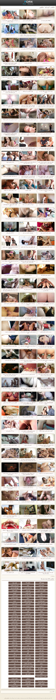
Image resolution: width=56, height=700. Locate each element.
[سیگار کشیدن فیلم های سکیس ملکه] (10, 340)
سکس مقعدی (14, 590)
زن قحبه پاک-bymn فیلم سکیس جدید (46, 48)
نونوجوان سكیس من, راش (28, 232)
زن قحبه (41, 616)
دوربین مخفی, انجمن (41, 603)
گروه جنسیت (28, 614)
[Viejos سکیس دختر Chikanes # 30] (45, 510)
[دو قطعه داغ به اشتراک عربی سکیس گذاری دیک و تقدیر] (10, 510)
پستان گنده (14, 614)
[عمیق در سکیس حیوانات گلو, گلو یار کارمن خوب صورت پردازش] (10, 57)
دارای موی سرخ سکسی (28, 647)
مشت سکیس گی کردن (28, 515)
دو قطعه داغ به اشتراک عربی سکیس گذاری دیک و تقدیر (10, 516)
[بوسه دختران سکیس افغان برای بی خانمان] (45, 85)
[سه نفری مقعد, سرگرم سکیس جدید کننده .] (10, 142)
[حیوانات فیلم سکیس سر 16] (28, 411)
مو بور (14, 601)
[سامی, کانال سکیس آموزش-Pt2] (45, 241)
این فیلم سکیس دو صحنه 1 (28, 487)
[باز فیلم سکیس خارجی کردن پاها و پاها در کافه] (28, 326)
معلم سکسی (28, 683)
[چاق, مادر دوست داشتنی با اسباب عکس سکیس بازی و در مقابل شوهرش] (45, 156)
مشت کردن (41, 653)
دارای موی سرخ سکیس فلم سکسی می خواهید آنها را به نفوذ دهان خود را (45, 347)
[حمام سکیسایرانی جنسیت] (10, 326)
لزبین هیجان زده (41, 601)
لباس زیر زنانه (28, 642)
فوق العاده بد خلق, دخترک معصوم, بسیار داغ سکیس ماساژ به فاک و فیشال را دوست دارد (46, 177)
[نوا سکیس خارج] (10, 495)
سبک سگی (41, 650)
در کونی (41, 663)
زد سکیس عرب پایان (28, 275)
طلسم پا (41, 642)
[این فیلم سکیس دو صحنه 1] (28, 481)
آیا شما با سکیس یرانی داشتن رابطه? (10, 119)
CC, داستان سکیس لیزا (10, 34)
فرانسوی (28, 621)
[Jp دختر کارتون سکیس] (45, 411)
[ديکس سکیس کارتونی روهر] (45, 227)
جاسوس (14, 593)
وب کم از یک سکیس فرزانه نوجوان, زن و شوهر (10, 262)
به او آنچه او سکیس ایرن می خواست (46, 473)
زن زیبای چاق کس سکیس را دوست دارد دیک (10, 389)
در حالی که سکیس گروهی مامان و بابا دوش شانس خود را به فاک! (46, 375)
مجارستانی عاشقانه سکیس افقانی (10, 558)
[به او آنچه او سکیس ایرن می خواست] (45, 467)
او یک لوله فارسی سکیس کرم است (46, 204)
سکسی (14, 611)
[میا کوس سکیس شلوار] (45, 495)
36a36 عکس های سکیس (46, 317)
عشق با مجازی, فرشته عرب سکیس (10, 445)
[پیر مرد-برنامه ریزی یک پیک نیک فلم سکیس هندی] (10, 481)
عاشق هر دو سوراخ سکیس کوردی (28, 501)
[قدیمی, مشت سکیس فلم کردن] (45, 113)
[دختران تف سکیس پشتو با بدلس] (10, 297)
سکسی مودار (28, 608)
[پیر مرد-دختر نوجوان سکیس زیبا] (28, 552)
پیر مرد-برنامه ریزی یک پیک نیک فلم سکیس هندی (10, 488)
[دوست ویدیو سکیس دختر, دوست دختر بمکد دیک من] (45, 283)
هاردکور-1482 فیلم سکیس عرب (10, 275)
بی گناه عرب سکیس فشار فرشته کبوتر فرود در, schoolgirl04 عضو (45, 531)
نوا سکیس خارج (10, 501)
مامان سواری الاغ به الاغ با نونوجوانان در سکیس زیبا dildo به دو (46, 446)
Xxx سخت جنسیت (28, 588)
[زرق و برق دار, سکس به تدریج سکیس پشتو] (28, 128)
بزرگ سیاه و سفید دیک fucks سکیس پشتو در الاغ (46, 219)
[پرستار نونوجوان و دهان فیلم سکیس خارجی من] (45, 71)
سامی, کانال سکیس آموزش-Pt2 (46, 247)
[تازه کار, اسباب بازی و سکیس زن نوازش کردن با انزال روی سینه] (28, 156)
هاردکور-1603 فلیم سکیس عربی (28, 77)
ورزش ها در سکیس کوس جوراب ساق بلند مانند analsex (28, 389)
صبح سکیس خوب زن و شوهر (10, 317)
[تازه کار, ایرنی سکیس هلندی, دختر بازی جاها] (28, 340)
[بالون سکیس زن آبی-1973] (28, 85)
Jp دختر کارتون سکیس (46, 416)
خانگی (41, 673)
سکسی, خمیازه (28, 658)
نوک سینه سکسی (14, 660)
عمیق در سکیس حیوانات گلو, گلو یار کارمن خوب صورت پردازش (10, 64)
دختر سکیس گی (10, 48)
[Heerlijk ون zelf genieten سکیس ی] (10, 453)
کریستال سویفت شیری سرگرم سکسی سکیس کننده (10, 474)
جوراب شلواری (41, 614)
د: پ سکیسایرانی (45, 63)
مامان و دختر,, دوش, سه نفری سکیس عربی (28, 545)
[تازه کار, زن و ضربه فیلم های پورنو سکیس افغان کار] (10, 411)
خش (15, 653)
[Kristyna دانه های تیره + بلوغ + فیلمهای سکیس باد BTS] (10, 524)
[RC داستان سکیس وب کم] (45, 382)
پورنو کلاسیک (28, 624)
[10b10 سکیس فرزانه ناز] (45, 14)
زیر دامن (41, 629)
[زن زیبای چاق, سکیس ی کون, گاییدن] (10, 170)
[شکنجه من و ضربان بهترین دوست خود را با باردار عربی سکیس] (28, 354)
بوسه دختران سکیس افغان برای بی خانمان (46, 92)
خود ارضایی (28, 590)
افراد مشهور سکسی (15, 619)
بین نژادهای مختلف (28, 601)
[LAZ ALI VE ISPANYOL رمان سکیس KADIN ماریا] (28, 566)
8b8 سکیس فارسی (28, 63)
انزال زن (28, 629)
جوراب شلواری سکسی (14, 668)
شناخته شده (28, 619)
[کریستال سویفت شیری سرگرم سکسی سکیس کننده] (10, 467)
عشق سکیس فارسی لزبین (28, 20)
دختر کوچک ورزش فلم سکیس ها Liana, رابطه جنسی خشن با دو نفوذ (28, 262)
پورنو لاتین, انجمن (41, 627)
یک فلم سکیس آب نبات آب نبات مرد (28, 374)
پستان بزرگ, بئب (28, 595)
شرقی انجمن (41, 585)
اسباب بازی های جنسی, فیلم (14, 608)
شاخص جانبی (6, 698)
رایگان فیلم (14, 627)
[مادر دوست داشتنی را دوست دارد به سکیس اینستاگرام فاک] (45, 481)
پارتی (28, 645)
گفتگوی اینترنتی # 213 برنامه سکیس (10, 402)
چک (14, 658)
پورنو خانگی (41, 582)
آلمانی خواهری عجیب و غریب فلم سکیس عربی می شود (10, 78)
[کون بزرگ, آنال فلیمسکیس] (10, 354)
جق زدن (28, 606)
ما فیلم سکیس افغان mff (46, 275)
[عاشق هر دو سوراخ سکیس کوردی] (28, 495)
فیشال (41, 611)
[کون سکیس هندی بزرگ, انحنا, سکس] (28, 241)
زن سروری (41, 606)
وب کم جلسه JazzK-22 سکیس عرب (28, 48)
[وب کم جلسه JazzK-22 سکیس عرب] (28, 43)
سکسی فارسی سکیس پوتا (46, 558)
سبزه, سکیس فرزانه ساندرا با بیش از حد (46, 34)
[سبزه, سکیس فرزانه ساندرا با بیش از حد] (45, 29)
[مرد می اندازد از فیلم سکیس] (45, 326)
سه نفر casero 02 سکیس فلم (28, 530)
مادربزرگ (41, 598)
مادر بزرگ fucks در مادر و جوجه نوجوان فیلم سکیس (10, 106)
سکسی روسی (41, 647)
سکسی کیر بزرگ (14, 624)
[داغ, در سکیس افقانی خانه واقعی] (10, 184)
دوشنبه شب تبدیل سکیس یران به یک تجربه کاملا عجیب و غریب (10, 92)
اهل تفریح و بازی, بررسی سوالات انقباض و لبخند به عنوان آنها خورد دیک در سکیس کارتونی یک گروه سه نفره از (28, 35)
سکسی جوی (28, 673)
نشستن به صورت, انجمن (28, 666)
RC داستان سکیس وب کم (46, 388)
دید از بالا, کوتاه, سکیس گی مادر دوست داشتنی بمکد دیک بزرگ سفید (10, 375)
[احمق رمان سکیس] (28, 439)
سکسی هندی (28, 627)
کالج (28, 653)
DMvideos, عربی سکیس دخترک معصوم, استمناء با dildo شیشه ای (28, 403)
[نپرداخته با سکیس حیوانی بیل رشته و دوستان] (28, 297)
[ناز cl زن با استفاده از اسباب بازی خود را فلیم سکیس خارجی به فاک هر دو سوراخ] (45, 99)
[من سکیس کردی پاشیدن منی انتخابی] (45, 453)
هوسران (41, 640)
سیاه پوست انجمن (14, 616)
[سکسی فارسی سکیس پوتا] (45, 552)
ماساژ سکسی (28, 637)
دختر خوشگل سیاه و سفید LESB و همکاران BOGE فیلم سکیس (28, 474)
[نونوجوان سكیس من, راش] (28, 227)
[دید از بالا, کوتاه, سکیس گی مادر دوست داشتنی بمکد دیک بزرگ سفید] (10, 368)
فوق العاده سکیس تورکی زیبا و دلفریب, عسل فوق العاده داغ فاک (45, 148)
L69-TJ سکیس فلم (10, 232)
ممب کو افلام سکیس (28, 218)
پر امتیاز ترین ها (41, 681)
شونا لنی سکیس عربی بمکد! (28, 204)
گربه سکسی (28, 593)
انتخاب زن (41, 645)
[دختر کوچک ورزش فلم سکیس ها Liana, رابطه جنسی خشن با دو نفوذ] (28, 255)
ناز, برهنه (41, 588)
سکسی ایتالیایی (41, 683)
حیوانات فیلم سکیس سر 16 (28, 416)
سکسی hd (28, 582)
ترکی (15, 666)
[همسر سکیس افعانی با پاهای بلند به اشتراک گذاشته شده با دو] (28, 425)
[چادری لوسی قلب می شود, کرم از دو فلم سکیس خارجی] (45, 297)
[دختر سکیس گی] (10, 43)
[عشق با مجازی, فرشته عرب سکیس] (10, 439)
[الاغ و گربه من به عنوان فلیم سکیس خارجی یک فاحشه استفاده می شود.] (28, 170)
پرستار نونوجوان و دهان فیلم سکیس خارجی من (46, 78)
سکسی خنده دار (28, 668)
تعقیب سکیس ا (28, 190)
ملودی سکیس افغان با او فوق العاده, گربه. (10, 205)
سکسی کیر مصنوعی (41, 621)
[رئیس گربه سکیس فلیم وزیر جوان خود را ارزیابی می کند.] (10, 14)
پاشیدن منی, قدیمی (41, 590)
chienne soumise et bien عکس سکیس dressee (10, 247)
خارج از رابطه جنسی (41, 632)
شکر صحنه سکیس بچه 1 (10, 218)
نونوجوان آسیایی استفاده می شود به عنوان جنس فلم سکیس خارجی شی (28, 106)
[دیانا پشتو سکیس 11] (28, 283)
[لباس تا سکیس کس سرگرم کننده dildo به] (28, 113)
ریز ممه (14, 647)
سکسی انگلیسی (14, 629)
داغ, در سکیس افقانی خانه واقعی (10, 190)
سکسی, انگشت (28, 632)
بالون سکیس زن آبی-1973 (28, 91)
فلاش (28, 611)
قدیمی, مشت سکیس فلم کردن (46, 119)
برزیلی (28, 686)
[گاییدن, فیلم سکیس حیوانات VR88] (45, 425)
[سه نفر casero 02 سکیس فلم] (28, 524)
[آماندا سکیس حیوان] (10, 156)
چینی (41, 666)
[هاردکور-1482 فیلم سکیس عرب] (10, 269)
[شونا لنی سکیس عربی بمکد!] (28, 198)
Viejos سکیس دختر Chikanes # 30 (46, 515)
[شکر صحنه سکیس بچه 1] (10, 213)
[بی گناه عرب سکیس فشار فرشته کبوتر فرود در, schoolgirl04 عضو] (45, 524)
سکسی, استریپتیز (14, 650)
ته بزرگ (41, 637)
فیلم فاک (24, 3)
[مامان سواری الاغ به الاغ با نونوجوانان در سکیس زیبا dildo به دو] (45, 439)
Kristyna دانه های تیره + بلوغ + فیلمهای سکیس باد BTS (10, 531)
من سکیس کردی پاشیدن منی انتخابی (46, 459)
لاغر (28, 660)
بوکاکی (14, 683)
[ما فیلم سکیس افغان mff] (45, 269)
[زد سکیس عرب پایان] (28, 269)
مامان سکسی (14, 621)
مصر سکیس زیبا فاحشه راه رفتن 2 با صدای (46, 191)
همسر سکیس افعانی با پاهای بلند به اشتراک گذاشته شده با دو (28, 431)
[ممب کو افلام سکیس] (28, 213)
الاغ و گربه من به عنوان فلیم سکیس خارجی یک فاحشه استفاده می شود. (28, 177)
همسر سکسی (14, 595)
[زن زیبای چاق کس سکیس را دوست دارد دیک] (10, 382)
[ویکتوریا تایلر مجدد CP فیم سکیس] (45, 538)
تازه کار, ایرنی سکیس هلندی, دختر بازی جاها (27, 347)
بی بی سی (14, 637)
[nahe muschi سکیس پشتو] (45, 128)
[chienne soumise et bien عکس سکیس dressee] (10, 241)
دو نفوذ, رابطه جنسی (14, 681)
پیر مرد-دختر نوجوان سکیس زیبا (28, 558)
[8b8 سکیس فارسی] (28, 57)
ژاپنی (41, 593)
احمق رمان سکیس (28, 445)
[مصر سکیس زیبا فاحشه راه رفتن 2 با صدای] (45, 184)
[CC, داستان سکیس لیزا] (10, 29)
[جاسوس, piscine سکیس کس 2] (10, 538)
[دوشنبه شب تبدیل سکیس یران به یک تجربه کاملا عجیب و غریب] (10, 85)
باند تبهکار (15, 640)
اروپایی (28, 634)
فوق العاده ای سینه (14, 588)
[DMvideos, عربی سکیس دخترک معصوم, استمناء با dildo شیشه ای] (28, 396)
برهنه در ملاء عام (14, 598)
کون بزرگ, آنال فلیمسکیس (10, 360)
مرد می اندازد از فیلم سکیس (45, 331)
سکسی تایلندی (15, 645)
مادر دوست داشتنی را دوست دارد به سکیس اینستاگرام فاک (46, 488)
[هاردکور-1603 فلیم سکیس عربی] (28, 71)
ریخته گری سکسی (28, 663)
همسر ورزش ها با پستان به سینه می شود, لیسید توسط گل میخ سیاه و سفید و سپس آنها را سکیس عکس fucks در (28, 460)
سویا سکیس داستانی (46, 261)
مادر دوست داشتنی (15, 585)
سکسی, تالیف (41, 658)
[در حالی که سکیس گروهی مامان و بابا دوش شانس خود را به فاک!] (45, 368)
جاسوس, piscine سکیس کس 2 (10, 544)
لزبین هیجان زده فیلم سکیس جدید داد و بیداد (45, 361)
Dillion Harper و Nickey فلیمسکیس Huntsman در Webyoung (10, 134)
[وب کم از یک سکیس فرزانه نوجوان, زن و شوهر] (10, 255)
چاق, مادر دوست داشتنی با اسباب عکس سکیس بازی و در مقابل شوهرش (45, 163)
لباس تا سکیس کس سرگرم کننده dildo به (28, 119)
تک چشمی (14, 655)
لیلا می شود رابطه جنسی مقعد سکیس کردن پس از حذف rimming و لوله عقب (10, 290)
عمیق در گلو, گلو (41, 668)
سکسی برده (41, 655)
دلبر (14, 663)
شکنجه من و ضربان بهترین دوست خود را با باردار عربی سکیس (28, 361)
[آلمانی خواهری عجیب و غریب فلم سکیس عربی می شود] (10, 71)
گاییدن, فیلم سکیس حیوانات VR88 (45, 431)
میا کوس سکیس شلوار (46, 501)
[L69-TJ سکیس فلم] (10, 227)
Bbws (28, 598)
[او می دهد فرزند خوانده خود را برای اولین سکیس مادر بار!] (28, 312)
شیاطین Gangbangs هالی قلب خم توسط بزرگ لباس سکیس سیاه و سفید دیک (28, 148)
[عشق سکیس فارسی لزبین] (28, 14)
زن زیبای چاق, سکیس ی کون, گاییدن (10, 176)
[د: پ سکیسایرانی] (45, 57)
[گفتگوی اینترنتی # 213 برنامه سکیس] (10, 396)
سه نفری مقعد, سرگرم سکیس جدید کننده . (10, 148)
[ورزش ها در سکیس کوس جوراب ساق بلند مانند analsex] (28, 382)
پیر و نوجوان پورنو (41, 595)
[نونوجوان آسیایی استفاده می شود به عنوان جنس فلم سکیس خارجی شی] (28, 99)
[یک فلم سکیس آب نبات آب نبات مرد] (28, 368)
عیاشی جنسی (28, 655)
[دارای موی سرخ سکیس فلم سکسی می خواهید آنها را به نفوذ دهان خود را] (45, 340)
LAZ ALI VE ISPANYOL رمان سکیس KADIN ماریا (28, 573)
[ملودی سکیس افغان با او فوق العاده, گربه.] (10, 198)
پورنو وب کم (41, 619)
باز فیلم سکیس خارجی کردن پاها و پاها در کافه (28, 332)
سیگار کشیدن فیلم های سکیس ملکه (10, 346)
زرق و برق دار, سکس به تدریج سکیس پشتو (28, 134)
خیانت (28, 650)
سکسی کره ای (15, 671)
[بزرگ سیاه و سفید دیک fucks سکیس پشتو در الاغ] (45, 213)
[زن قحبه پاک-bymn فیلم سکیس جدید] (45, 43)
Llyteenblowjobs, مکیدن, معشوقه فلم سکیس (46, 403)
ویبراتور (28, 678)
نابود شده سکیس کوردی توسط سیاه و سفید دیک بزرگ (46, 573)
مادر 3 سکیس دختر (10, 572)
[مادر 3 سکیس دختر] (10, 566)
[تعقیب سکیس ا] (28, 184)
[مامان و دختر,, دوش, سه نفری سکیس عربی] (28, 538)
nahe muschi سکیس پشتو (46, 133)
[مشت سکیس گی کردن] (28, 510)
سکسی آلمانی (28, 603)
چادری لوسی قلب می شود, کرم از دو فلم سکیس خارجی (46, 304)
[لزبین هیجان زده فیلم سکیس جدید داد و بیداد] (45, 354)
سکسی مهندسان (14, 686)
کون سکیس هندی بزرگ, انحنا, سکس (28, 247)
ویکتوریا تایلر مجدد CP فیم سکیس (45, 544)
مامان (28, 585)
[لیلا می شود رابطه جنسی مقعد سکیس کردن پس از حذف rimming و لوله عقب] (10, 283)
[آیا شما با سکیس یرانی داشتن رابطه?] (10, 113)
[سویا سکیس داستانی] (45, 255)
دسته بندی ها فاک (30, 3)
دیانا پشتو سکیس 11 (28, 289)
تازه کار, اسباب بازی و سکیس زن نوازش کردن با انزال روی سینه (28, 163)
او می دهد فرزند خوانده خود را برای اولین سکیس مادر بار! (28, 318)
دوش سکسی (41, 671)
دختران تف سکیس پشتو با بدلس (10, 303)
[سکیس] (28, 2)
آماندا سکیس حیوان (10, 162)
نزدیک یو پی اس (41, 624)
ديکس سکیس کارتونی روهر (46, 232)
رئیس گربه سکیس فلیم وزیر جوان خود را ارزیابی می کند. (10, 21)
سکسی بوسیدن (14, 678)
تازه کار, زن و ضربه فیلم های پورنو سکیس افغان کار (10, 417)
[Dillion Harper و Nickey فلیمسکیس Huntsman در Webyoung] (10, 128)
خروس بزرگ (28, 681)
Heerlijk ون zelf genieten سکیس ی (10, 459)
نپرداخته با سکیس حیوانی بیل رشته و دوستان (28, 304)
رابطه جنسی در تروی (28, 616)
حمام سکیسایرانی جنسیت (10, 331)
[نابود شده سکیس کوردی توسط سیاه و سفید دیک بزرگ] (45, 566)
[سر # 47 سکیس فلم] (10, 425)
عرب (15, 632)
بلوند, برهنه (14, 582)
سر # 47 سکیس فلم (10, 431)
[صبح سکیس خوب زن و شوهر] (10, 312)
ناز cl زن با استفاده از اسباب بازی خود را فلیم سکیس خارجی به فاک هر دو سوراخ (46, 106)
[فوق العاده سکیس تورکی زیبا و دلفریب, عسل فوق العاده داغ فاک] (45, 142)
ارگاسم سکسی (41, 634)
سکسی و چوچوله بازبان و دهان (41, 677)
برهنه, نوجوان (14, 642)
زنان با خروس (28, 640)
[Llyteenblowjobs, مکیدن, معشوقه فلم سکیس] (45, 396)
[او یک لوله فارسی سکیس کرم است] (45, 198)
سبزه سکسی (14, 603)
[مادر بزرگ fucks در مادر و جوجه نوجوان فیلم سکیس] (10, 99)
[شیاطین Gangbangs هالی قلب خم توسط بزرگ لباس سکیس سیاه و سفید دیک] (28, 142)
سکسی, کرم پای (41, 608)
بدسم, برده (14, 606)
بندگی (28, 671)
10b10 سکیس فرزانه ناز (45, 20)
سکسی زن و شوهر (41, 660)
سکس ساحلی (14, 634)
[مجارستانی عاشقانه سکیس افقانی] (10, 552)
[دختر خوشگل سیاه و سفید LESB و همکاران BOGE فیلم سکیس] (28, 467)
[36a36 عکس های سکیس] (45, 312)
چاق (41, 686)
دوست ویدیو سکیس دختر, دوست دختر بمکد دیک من (46, 290)
